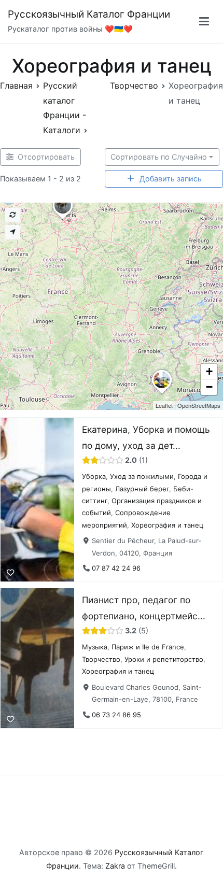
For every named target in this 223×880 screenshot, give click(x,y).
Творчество (101, 659)
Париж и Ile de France (148, 647)
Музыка (94, 647)
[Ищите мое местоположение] (12, 232)
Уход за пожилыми (142, 477)
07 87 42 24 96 (116, 568)
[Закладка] (10, 572)
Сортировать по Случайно (158, 156)
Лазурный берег (142, 489)
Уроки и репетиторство (163, 659)
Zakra (115, 865)
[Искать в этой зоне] (12, 215)
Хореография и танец (167, 525)
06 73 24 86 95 (116, 714)
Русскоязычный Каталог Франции (89, 14)
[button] (161, 393)
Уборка (94, 477)
